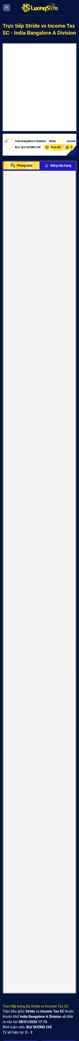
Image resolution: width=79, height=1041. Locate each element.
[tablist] (39, 165)
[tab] (21, 165)
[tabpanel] (39, 582)
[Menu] (6, 7)
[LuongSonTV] (39, 7)
